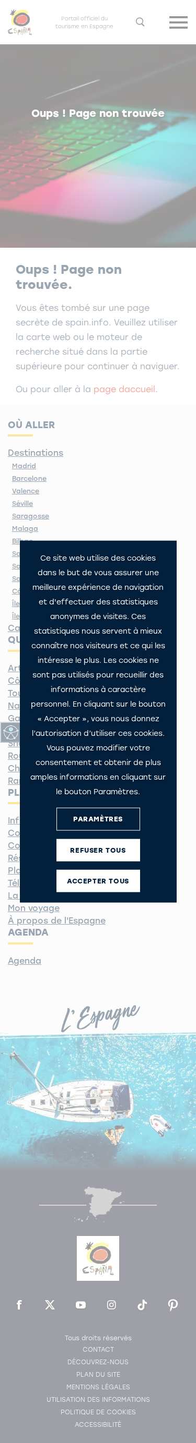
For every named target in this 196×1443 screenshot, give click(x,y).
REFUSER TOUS (97, 850)
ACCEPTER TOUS (98, 881)
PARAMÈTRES (98, 819)
